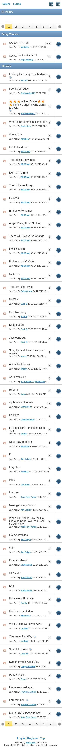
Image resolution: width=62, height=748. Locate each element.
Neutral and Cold (19, 147)
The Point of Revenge (22, 159)
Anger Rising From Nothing (25, 223)
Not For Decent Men (21, 611)
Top (42, 738)
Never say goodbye (20, 441)
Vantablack (15, 134)
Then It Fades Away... (21, 185)
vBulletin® (30, 743)
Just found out (17, 337)
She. (12, 585)
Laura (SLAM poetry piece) (25, 712)
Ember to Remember (21, 210)
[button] (8, 26)
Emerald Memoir (18, 560)
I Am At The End (18, 172)
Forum (6, 4)
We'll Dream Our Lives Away (25, 623)
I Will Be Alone (17, 248)
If (9, 454)
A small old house (19, 364)
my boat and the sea (21, 402)
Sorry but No (16, 324)
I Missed (14, 198)
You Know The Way (20, 636)
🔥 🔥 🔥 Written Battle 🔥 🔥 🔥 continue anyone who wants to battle (27, 104)
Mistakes (14, 274)
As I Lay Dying (17, 377)
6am (11, 547)
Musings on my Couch (22, 505)
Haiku (21, 42)
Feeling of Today (19, 88)
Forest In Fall (16, 700)
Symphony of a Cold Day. (24, 661)
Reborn (13, 389)
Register (32, 738)
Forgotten (14, 467)
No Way (13, 299)
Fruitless (14, 415)
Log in (21, 738)
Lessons (14, 492)
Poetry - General (27, 55)
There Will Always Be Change (26, 236)
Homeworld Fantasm (21, 598)
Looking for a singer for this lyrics (28, 74)
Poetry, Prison (17, 674)
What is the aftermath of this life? (28, 121)
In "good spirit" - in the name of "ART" (27, 429)
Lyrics (17, 4)
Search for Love (18, 649)
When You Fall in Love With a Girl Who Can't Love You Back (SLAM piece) (26, 521)
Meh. (12, 479)
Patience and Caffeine (22, 261)
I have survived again (21, 687)
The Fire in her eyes (21, 286)
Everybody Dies (18, 535)
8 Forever (14, 573)
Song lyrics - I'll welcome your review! (26, 352)
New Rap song (18, 312)
